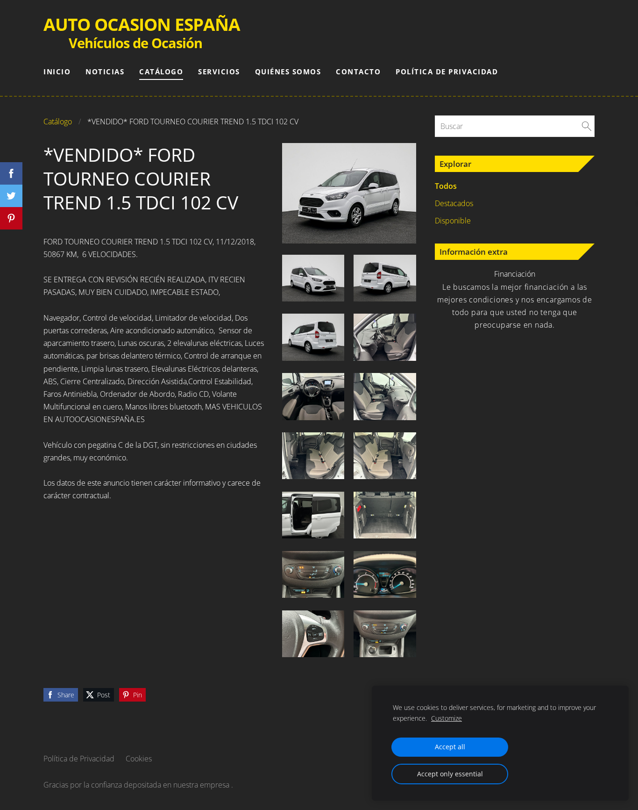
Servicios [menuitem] (219, 71)
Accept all (450, 746)
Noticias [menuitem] (104, 71)
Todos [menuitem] (446, 186)
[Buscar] (586, 126)
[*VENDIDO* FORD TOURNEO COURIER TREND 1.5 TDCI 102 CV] (313, 278)
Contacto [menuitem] (358, 71)
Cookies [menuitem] (139, 758)
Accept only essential (450, 773)
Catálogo (57, 121)
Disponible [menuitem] (453, 220)
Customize (446, 718)
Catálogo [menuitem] (161, 71)
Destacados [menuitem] (454, 203)
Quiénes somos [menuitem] (288, 71)
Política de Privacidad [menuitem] (447, 71)
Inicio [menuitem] (57, 71)
